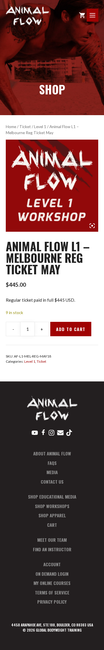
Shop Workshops (52, 506)
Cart (52, 525)
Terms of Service (52, 592)
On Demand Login (52, 574)
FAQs (52, 463)
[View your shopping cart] (82, 15)
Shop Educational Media (52, 496)
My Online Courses (52, 583)
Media (52, 472)
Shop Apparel (52, 515)
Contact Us (52, 481)
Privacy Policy (52, 601)
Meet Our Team (52, 540)
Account (52, 564)
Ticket (25, 126)
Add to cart (71, 329)
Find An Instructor (52, 549)
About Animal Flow (52, 453)
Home (11, 126)
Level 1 (40, 126)
